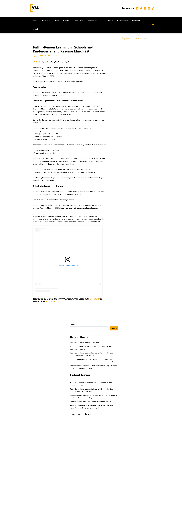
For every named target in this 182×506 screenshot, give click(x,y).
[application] (49, 21)
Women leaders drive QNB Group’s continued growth (90, 401)
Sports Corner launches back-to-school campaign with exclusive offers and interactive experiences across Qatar (92, 360)
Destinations (122, 20)
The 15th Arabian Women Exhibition (84, 342)
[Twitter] (141, 8)
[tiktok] (153, 8)
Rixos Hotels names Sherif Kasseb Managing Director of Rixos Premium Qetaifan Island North (92, 406)
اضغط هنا (37, 61)
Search (72, 324)
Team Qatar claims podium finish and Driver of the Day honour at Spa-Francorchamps (91, 354)
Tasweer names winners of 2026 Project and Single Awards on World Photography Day (93, 367)
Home (35, 20)
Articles (45, 20)
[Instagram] (145, 8)
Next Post (141, 38)
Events (66, 20)
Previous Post (124, 38)
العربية (35, 29)
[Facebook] (137, 8)
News (57, 20)
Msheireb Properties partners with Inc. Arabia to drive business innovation (91, 347)
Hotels (110, 20)
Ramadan (79, 20)
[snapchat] (149, 8)
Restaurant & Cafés (95, 20)
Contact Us (136, 20)
